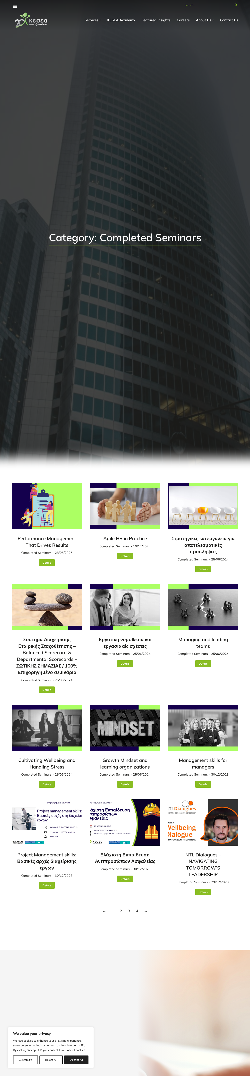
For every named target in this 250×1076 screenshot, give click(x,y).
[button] (15, 6)
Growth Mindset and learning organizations (125, 763)
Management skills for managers (203, 763)
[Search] (236, 5)
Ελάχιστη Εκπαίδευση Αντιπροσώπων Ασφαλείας (125, 858)
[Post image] (47, 506)
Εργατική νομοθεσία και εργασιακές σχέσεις (125, 642)
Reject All (51, 1060)
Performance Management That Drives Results (47, 541)
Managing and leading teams (203, 642)
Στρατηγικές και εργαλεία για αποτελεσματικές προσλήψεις (203, 544)
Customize (25, 1060)
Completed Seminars (36, 553)
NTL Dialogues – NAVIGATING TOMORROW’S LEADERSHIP (203, 864)
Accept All (76, 1060)
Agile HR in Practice (125, 538)
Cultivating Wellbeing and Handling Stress (47, 763)
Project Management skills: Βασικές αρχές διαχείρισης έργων (47, 861)
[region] (51, 1047)
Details (46, 562)
